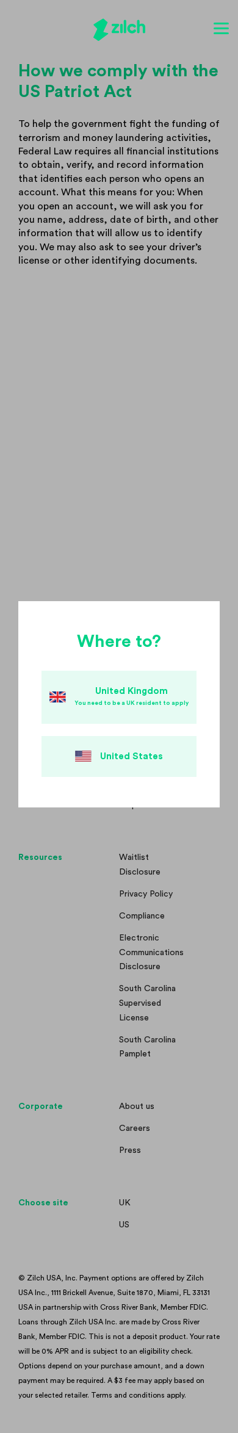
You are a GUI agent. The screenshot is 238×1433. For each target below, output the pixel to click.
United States (131, 756)
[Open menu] (221, 29)
